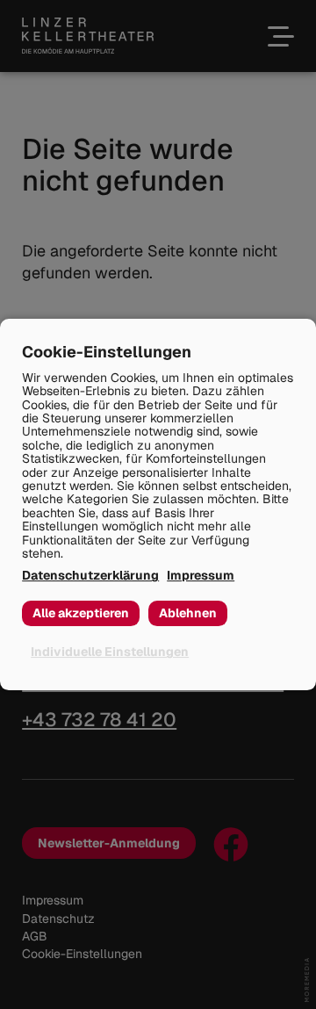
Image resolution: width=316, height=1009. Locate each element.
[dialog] (158, 505)
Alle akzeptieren (80, 613)
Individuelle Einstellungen (110, 651)
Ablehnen (188, 613)
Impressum (200, 575)
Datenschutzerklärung (90, 575)
